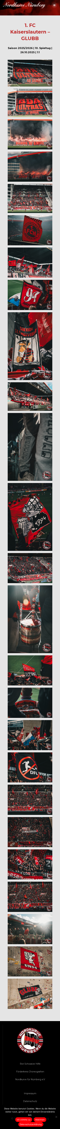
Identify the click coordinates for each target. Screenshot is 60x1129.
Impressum (30, 1093)
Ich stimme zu (23, 1119)
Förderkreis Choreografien (30, 1071)
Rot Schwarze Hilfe (30, 1063)
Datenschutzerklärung (31, 1124)
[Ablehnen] (56, 1116)
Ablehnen (40, 1119)
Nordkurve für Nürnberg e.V (30, 1079)
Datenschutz (30, 1101)
